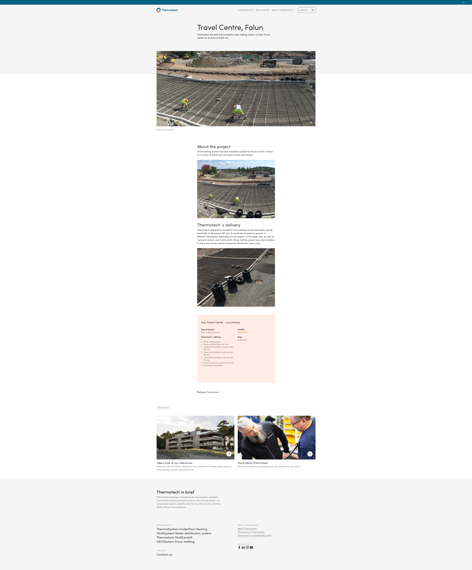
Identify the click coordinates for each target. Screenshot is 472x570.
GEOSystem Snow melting (176, 541)
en (463, 2)
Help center (262, 10)
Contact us (164, 554)
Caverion (242, 332)
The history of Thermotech (251, 532)
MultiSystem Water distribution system (184, 533)
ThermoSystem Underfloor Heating (182, 529)
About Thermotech (282, 10)
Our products (245, 10)
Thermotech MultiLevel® (174, 537)
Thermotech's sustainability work (254, 535)
